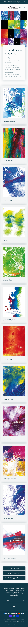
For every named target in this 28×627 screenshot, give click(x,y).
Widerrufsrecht (20, 619)
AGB (18, 621)
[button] (3, 8)
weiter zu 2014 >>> (14, 573)
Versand (22, 621)
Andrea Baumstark (11, 619)
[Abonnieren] (23, 600)
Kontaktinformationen (11, 624)
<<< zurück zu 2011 (14, 568)
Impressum (21, 624)
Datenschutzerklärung (10, 621)
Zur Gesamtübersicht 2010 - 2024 (14, 577)
